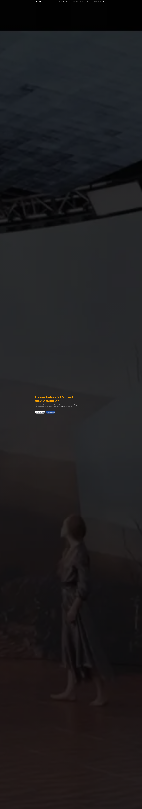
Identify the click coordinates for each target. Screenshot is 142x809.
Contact (95, 1)
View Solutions (50, 412)
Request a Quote (40, 412)
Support (82, 1)
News (77, 1)
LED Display (61, 1)
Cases (73, 1)
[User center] (101, 1)
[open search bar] (99, 1)
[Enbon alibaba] (103, 1)
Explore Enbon (88, 1)
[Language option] (106, 1)
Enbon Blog (68, 1)
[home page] (38, 1)
